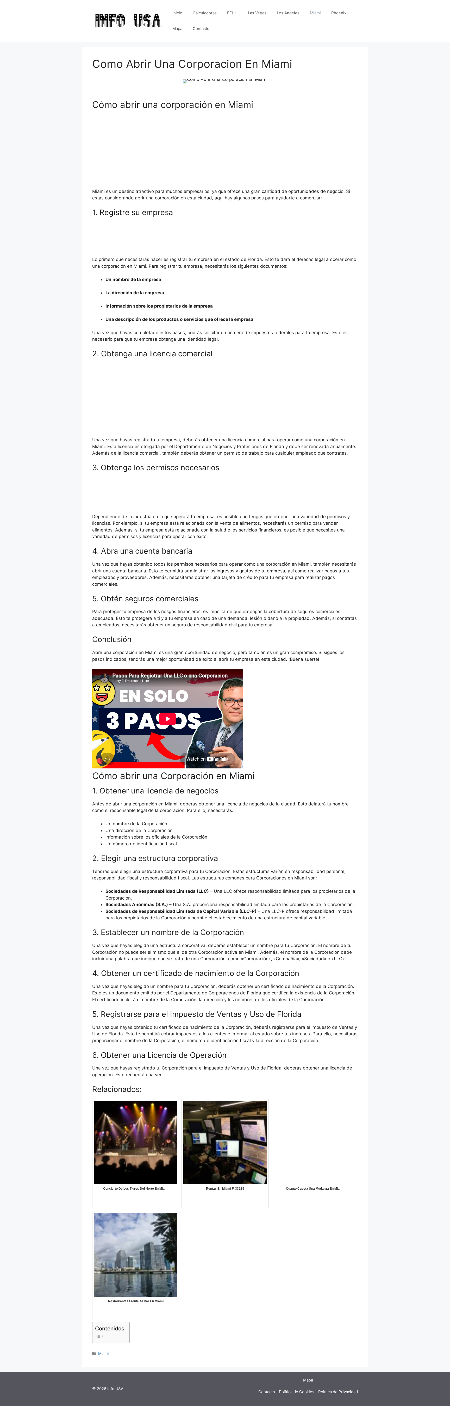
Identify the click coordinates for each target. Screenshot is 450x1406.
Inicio (177, 12)
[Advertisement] (225, 151)
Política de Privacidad (338, 1391)
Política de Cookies (296, 1391)
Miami (315, 12)
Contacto (201, 28)
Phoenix (338, 12)
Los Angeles (288, 12)
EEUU (232, 12)
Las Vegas (257, 12)
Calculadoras (205, 12)
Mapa (177, 28)
